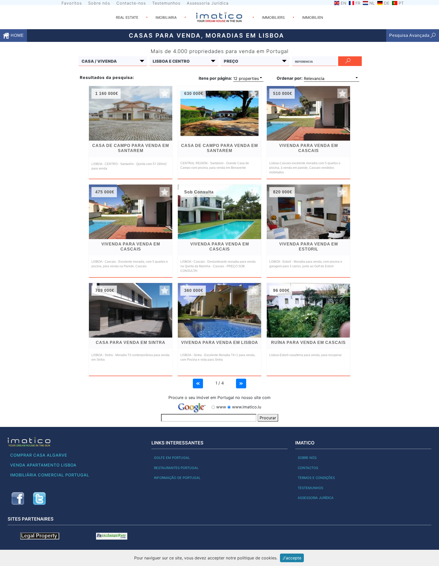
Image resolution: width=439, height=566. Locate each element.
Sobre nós (99, 3)
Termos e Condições (316, 478)
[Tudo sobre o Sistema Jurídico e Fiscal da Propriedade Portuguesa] (39, 535)
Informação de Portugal (177, 478)
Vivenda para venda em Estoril (308, 246)
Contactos (308, 468)
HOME (16, 35)
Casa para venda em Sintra (130, 342)
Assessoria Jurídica (208, 3)
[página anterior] (198, 383)
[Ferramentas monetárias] (111, 535)
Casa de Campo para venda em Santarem (130, 148)
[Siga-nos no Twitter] (39, 498)
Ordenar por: (290, 78)
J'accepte (292, 557)
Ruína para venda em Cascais (308, 342)
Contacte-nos (131, 3)
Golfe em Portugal (172, 458)
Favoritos (71, 3)
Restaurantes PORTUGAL (176, 468)
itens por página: (215, 78)
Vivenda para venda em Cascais (308, 148)
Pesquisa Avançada (409, 35)
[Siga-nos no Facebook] (17, 498)
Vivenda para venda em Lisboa (219, 342)
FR (357, 3)
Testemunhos (166, 3)
